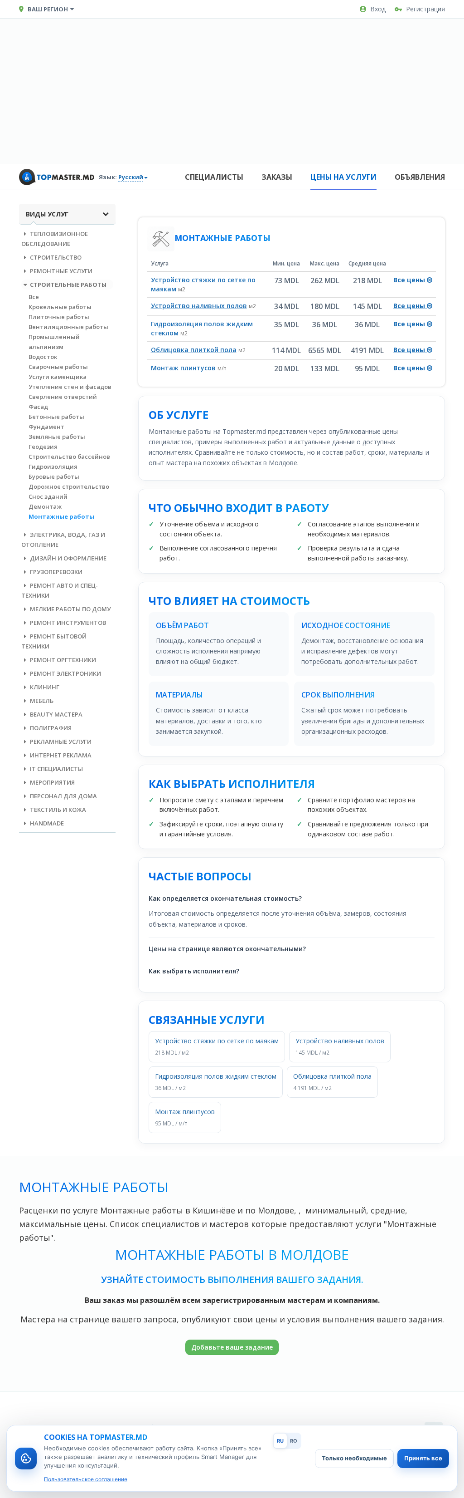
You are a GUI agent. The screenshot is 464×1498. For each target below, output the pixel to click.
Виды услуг (47, 214)
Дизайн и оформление (67, 558)
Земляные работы (57, 436)
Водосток (43, 357)
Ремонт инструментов (67, 623)
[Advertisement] (232, 91)
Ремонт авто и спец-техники (59, 590)
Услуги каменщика (58, 377)
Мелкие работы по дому (70, 609)
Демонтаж (45, 506)
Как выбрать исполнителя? (194, 971)
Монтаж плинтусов (183, 367)
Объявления (420, 177)
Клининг (44, 687)
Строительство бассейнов (69, 456)
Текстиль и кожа (57, 809)
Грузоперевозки (55, 572)
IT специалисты (56, 769)
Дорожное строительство (69, 486)
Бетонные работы (56, 417)
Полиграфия (50, 728)
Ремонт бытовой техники (54, 641)
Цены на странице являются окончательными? (227, 948)
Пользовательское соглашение (85, 1479)
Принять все (423, 1458)
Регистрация (425, 9)
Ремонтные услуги (60, 271)
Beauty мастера (55, 714)
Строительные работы (67, 284)
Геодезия (43, 446)
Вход (378, 9)
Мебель (41, 701)
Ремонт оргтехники (62, 660)
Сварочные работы (58, 367)
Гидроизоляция (53, 466)
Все (34, 297)
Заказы (276, 177)
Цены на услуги (343, 177)
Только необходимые (354, 1458)
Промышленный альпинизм (54, 342)
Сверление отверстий (63, 397)
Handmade (46, 823)
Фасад (38, 407)
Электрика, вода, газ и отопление (63, 539)
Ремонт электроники (65, 673)
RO (293, 1441)
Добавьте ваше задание (232, 1347)
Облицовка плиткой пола (194, 349)
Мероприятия (52, 782)
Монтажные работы (61, 516)
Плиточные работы (59, 317)
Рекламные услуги (60, 741)
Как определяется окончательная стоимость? (225, 898)
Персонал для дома (63, 796)
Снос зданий (48, 496)
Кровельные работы (60, 307)
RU (280, 1441)
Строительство (55, 257)
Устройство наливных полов (199, 305)
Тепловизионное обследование (54, 239)
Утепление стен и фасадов (70, 387)
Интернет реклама (60, 755)
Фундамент (46, 426)
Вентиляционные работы (68, 327)
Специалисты (214, 177)
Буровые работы (54, 476)
